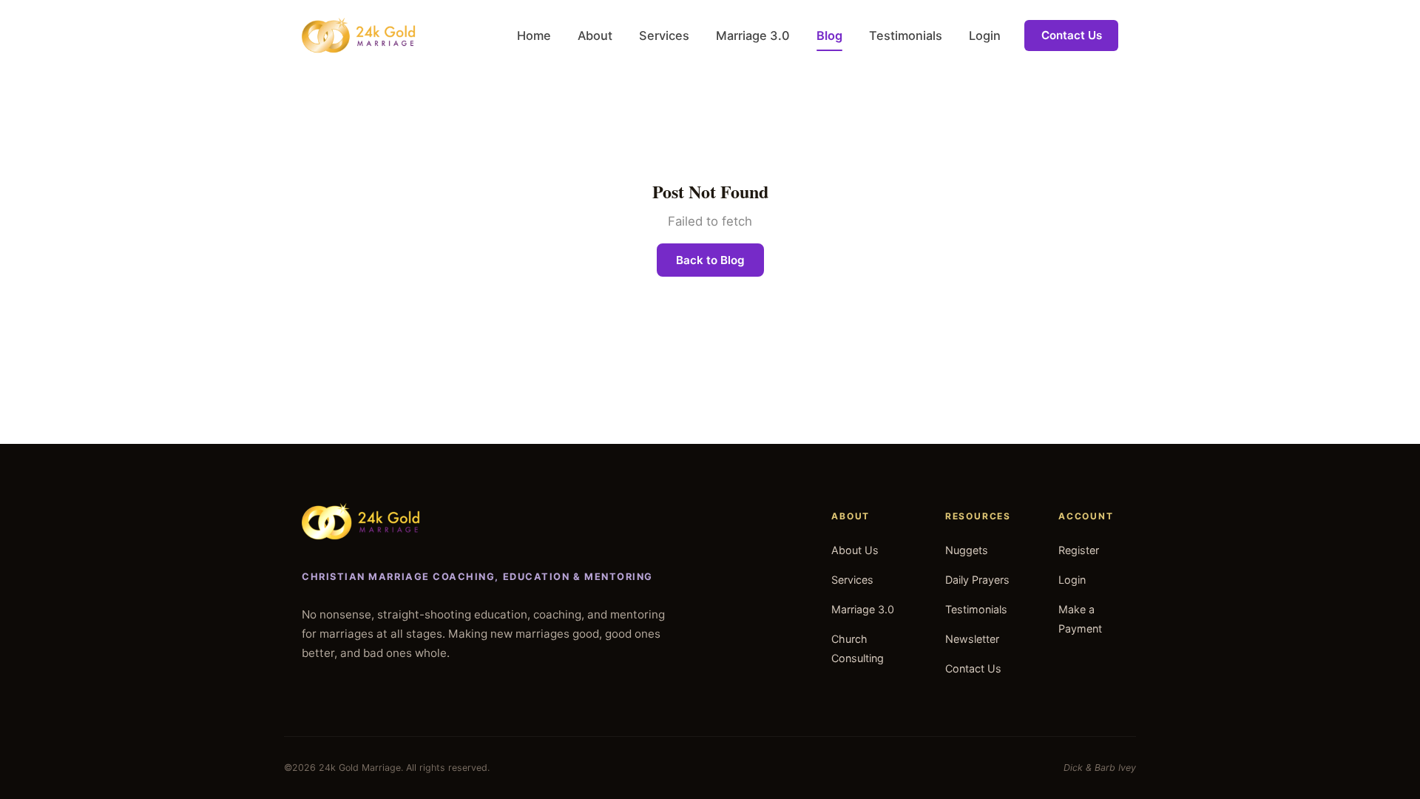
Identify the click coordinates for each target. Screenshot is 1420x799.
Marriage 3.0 (753, 35)
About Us (855, 550)
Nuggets (966, 550)
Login (985, 35)
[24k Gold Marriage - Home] (359, 35)
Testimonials (905, 35)
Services (664, 35)
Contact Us (1071, 35)
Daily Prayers (977, 579)
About (595, 35)
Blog (829, 35)
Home (534, 35)
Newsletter (972, 639)
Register (1078, 550)
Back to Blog (710, 260)
